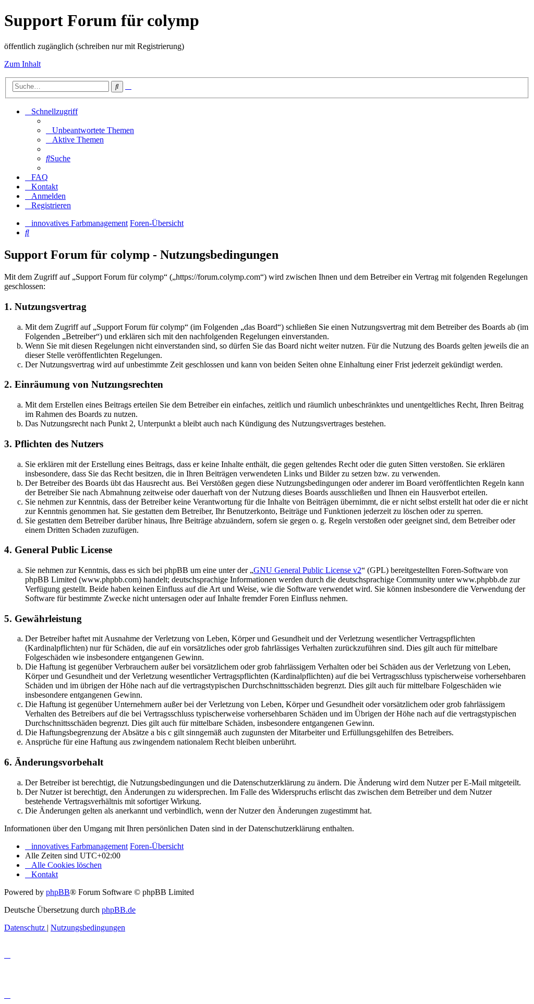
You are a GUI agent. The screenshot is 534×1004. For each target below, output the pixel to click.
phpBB (58, 892)
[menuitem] (90, 130)
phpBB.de (119, 909)
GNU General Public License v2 (307, 570)
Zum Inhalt (22, 63)
